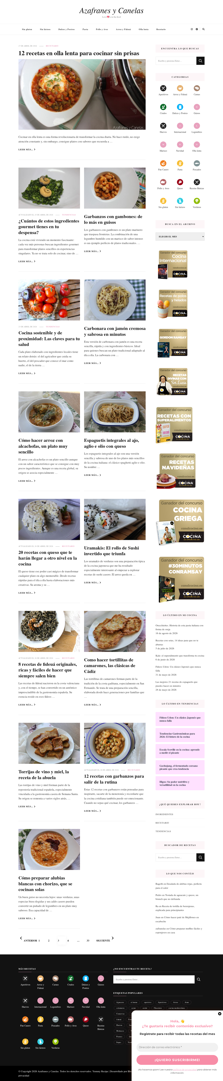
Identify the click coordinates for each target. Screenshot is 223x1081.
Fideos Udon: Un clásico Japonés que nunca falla (178, 668)
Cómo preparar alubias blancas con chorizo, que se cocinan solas (45, 883)
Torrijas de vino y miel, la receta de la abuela (43, 774)
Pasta (85, 29)
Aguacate (120, 1002)
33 (91, 940)
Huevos (119, 1025)
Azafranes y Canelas (112, 10)
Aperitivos (162, 1002)
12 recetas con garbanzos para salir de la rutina (114, 778)
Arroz (175, 1002)
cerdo (145, 1008)
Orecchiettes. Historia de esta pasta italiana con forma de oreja (179, 627)
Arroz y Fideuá (123, 29)
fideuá (118, 1019)
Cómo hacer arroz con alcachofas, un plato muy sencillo (43, 446)
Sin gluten (27, 29)
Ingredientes (164, 814)
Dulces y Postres (66, 29)
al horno (134, 1002)
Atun (187, 1002)
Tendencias (69, 214)
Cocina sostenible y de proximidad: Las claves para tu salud (49, 338)
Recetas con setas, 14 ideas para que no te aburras (177, 642)
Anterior (30, 940)
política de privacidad (185, 1069)
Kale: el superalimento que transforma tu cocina (180, 655)
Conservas (120, 1013)
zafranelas (161, 928)
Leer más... (25, 149)
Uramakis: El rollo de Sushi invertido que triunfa (111, 550)
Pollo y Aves (102, 29)
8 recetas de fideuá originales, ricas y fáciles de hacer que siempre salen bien (47, 670)
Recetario (161, 29)
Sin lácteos (45, 29)
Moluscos (120, 1031)
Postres (119, 1036)
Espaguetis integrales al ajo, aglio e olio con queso (111, 443)
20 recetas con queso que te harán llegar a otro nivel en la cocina (47, 558)
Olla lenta (144, 29)
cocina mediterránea (177, 1008)
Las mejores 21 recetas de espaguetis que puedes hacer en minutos (177, 683)
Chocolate (158, 1008)
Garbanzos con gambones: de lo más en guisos (113, 219)
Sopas (118, 1042)
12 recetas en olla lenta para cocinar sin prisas (78, 52)
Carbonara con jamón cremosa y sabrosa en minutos (115, 331)
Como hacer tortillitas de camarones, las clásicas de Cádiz (109, 665)
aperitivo (147, 1002)
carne (133, 1008)
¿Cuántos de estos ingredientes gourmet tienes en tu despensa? (48, 226)
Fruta (130, 1019)
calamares (120, 1008)
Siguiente (103, 940)
